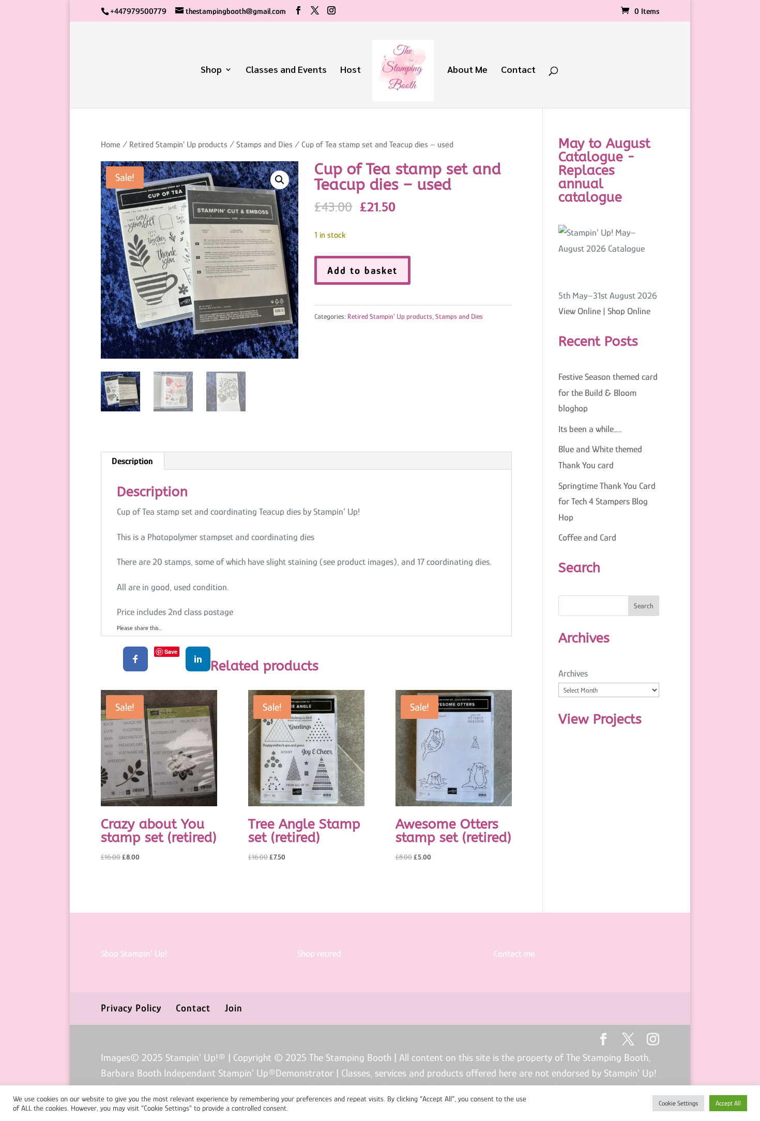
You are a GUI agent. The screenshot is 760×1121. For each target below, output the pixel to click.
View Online (579, 311)
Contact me (514, 953)
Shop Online (628, 311)
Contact (518, 70)
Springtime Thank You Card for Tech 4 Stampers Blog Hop (607, 502)
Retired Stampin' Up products (178, 144)
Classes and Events (286, 70)
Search (643, 606)
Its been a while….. (589, 429)
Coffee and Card (587, 537)
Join (233, 1007)
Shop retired (319, 953)
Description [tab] (132, 461)
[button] (279, 180)
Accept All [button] (728, 1103)
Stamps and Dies (264, 144)
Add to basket (362, 270)
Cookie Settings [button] (678, 1103)
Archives (573, 673)
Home (110, 144)
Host (350, 70)
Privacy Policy (131, 1007)
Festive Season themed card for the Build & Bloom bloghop (608, 392)
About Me (467, 70)
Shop (211, 70)
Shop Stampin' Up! (134, 953)
